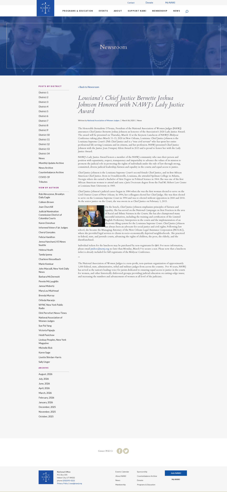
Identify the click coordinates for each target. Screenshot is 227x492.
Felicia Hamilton (47, 237)
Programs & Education (78, 11)
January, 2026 (46, 402)
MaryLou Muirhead (49, 290)
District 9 (43, 130)
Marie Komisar (46, 263)
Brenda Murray (46, 295)
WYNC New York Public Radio (51, 306)
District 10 (44, 134)
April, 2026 (44, 388)
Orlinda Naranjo (47, 300)
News (176, 11)
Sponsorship (142, 472)
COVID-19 (44, 177)
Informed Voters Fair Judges (53, 227)
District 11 (44, 139)
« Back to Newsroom (88, 86)
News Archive (46, 167)
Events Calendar (122, 472)
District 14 (44, 153)
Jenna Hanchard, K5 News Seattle (52, 243)
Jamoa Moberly (46, 285)
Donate (149, 2)
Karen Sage (44, 352)
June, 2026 (44, 383)
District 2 (43, 97)
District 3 (43, 101)
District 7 (43, 120)
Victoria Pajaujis (47, 330)
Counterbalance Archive (51, 172)
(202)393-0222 (69, 480)
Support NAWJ (137, 11)
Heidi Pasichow (46, 335)
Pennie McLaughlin (48, 281)
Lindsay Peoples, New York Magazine (52, 341)
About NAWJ (120, 476)
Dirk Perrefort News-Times (53, 312)
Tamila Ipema (45, 254)
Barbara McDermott (49, 276)
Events (103, 11)
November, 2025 (47, 411)
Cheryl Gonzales (47, 232)
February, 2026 (46, 397)
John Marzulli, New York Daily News (54, 270)
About (118, 11)
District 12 (44, 144)
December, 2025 (47, 406)
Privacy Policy (62, 483)
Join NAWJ (176, 473)
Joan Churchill (46, 206)
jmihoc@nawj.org (100, 248)
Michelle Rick (45, 347)
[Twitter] (126, 451)
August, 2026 (45, 374)
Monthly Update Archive (51, 163)
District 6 (43, 116)
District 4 (43, 106)
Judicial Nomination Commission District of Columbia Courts (50, 214)
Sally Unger (44, 361)
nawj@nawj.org (76, 483)
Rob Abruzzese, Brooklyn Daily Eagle (51, 196)
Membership (159, 11)
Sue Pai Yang (45, 325)
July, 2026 (44, 378)
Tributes (43, 181)
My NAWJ (170, 2)
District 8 (43, 125)
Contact (131, 2)
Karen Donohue (47, 222)
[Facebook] (119, 451)
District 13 (44, 148)
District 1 (43, 92)
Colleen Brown (46, 202)
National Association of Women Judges (103, 120)
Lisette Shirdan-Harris (50, 357)
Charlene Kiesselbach (50, 259)
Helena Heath (46, 249)
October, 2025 (46, 416)
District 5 (43, 111)
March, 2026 (45, 392)
